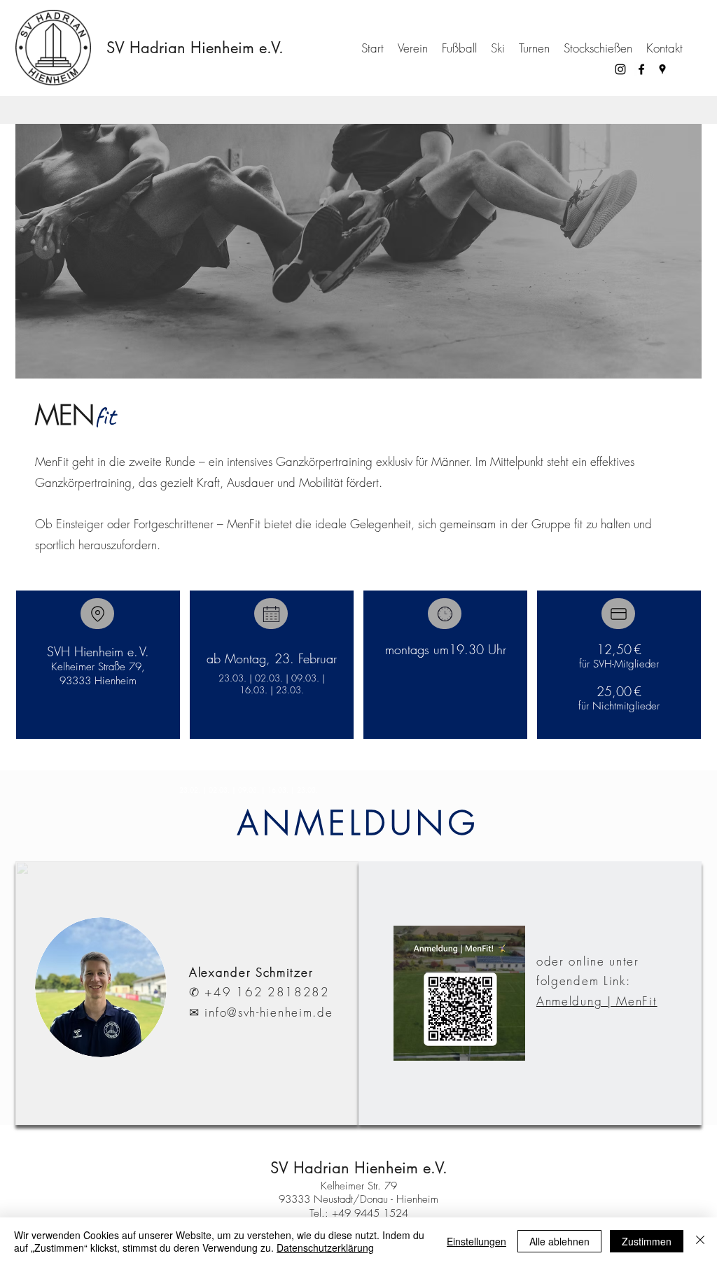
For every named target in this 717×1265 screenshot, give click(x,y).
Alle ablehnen (559, 1241)
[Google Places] (662, 69)
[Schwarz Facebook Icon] (641, 69)
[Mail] (97, 613)
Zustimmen (646, 1241)
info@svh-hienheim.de (268, 1012)
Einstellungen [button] (476, 1241)
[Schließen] (700, 1241)
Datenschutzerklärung (325, 1248)
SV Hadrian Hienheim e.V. (195, 47)
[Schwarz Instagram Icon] (620, 69)
